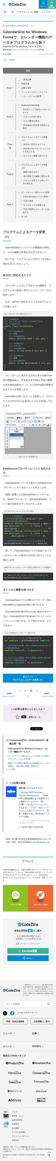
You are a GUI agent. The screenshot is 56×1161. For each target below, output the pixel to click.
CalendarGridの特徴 (30, 105)
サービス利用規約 (19, 1132)
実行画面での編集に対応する (36, 176)
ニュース (7, 1033)
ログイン (29, 958)
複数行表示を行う (31, 171)
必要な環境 (26, 87)
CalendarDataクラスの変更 (35, 196)
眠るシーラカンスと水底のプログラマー (34, 809)
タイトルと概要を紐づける (35, 155)
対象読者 (25, 83)
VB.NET (12, 60)
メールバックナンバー (30, 943)
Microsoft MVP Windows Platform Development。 (31, 794)
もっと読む (11, 769)
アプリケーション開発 (27, 11)
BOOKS (36, 1046)
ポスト (37, 728)
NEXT (46, 693)
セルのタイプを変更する (34, 204)
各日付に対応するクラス (34, 144)
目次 (28, 70)
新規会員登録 (29, 951)
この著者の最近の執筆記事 (31, 826)
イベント (7, 1046)
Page (10, 87)
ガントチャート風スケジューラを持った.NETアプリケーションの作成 (28, 757)
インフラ (46, 11)
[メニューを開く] (4, 4)
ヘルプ (14, 1111)
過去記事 (27, 79)
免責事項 (15, 1124)
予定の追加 (28, 200)
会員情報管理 (17, 1120)
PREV (9, 693)
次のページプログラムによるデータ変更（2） (28, 678)
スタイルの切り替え (32, 116)
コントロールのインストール (34, 91)
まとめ (24, 216)
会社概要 (15, 1128)
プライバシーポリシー (20, 1136)
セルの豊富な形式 (31, 120)
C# (5, 60)
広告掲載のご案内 (42, 1021)
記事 (34, 1033)
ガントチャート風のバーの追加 (35, 192)
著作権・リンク (18, 1116)
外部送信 (15, 1140)
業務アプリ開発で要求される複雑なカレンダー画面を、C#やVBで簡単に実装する (29, 764)
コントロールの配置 (32, 96)
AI (13, 11)
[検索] (5, 12)
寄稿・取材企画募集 (15, 1021)
